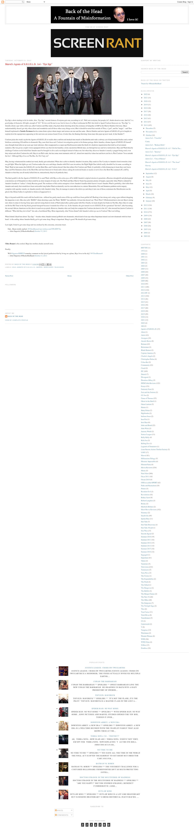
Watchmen (145, 633)
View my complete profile (16, 320)
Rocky (143, 503)
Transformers (145, 618)
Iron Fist (144, 419)
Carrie (147, 141)
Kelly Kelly (145, 437)
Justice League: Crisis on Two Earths (105, 667)
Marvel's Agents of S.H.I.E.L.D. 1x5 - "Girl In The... (163, 148)
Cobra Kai (144, 362)
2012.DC (144, 293)
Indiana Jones (146, 416)
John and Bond (146, 425)
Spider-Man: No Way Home (105, 708)
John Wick (145, 428)
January (149, 201)
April (148, 190)
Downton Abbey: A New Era (105, 722)
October (149, 135)
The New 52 (145, 597)
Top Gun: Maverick (105, 695)
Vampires (144, 630)
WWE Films (145, 642)
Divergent (144, 377)
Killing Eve (145, 443)
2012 (146, 205)
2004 (146, 232)
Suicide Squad (146, 533)
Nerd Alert (48, 267)
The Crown (145, 576)
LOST (143, 452)
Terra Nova (145, 573)
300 (142, 326)
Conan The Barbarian (105, 681)
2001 (143, 256)
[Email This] (40, 264)
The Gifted (145, 585)
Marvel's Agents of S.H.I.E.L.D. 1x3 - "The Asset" (162, 162)
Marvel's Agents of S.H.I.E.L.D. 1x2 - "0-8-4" (161, 169)
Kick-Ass (144, 440)
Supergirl (144, 555)
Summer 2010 (146, 536)
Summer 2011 (146, 540)
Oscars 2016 (145, 479)
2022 (146, 94)
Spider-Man (145, 518)
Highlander (145, 413)
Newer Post (9, 276)
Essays (143, 386)
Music (143, 470)
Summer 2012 (146, 543)
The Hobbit (145, 591)
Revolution (145, 494)
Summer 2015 (146, 549)
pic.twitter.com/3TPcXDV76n (50, 229)
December (149, 128)
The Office (144, 600)
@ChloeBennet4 (34, 229)
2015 (146, 118)
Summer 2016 (146, 552)
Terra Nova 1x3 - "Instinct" (105, 736)
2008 (146, 219)
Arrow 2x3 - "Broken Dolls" (155, 145)
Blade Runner (146, 350)
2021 (146, 97)
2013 (14, 267)
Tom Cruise (145, 612)
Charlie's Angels (147, 356)
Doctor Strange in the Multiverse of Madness (105, 777)
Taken (143, 561)
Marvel (39, 267)
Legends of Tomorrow (149, 446)
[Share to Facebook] (48, 264)
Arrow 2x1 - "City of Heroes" (155, 158)
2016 (146, 115)
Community (145, 365)
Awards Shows (146, 341)
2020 (146, 101)
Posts (60, 810)
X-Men (143, 645)
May (148, 187)
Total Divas (145, 615)
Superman (144, 557)
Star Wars (144, 531)
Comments (62, 815)
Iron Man (144, 422)
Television (59, 267)
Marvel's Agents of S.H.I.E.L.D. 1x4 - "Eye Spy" (162, 155)
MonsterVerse (146, 464)
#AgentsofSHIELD (18, 253)
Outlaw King (105, 791)
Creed (143, 368)
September (150, 173)
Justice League (146, 434)
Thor (143, 609)
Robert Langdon (147, 500)
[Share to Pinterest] (50, 264)
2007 (146, 222)
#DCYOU (144, 247)
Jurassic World (146, 431)
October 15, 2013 (41, 231)
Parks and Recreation (148, 485)
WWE (143, 639)
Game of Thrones (147, 398)
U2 (142, 621)
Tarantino (144, 564)
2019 (146, 104)
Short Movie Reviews (149, 509)
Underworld (145, 624)
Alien (143, 332)
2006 (146, 226)
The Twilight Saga (147, 606)
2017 (146, 111)
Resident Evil (146, 491)
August (148, 177)
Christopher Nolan (147, 359)
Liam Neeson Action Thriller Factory (154, 449)
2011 (146, 208)
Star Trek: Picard (147, 527)
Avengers (144, 338)
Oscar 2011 (145, 476)
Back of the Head (15, 316)
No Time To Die (105, 750)
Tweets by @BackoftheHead (151, 83)
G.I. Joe (143, 395)
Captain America (147, 353)
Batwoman (145, 347)
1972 (143, 251)
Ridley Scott (145, 497)
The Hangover (146, 588)
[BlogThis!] (43, 264)
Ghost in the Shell (147, 401)
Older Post (129, 276)
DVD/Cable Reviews (148, 383)
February (149, 197)
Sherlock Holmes (147, 506)
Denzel (143, 374)
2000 (143, 254)
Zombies (144, 648)
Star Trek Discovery (148, 524)
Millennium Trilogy (148, 458)
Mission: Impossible (148, 461)
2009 (146, 215)
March (148, 194)
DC (142, 371)
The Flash (144, 582)
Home (69, 276)
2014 (146, 122)
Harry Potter (145, 410)
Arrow (143, 335)
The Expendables (147, 579)
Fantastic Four (146, 389)
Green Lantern (146, 404)
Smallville (144, 515)
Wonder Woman (146, 636)
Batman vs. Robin (105, 763)
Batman (144, 344)
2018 (146, 108)
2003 (146, 236)
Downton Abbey (147, 380)
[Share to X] (45, 264)
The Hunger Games (148, 594)
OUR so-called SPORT (149, 482)
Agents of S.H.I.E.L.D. (26, 267)
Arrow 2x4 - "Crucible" (153, 138)
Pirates (143, 488)
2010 (146, 212)
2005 (146, 229)
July (147, 180)
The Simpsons (146, 603)
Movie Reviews (146, 467)
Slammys (144, 512)
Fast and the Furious (148, 392)
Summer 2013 (146, 545)
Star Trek (144, 521)
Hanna (143, 407)
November (150, 131)
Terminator (145, 570)
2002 (143, 260)
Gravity (148, 165)
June (148, 183)
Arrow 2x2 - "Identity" (153, 152)
